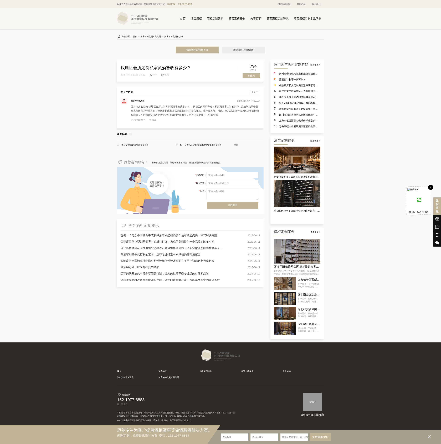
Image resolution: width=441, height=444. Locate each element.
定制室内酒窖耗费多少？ (137, 145)
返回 (236, 145)
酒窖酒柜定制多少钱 (173, 36)
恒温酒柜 (196, 18)
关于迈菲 (255, 18)
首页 (183, 18)
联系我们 (316, 4)
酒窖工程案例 (237, 18)
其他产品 (301, 4)
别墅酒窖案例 (284, 4)
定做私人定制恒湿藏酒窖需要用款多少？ (203, 145)
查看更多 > (315, 65)
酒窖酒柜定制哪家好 (244, 50)
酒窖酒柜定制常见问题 (307, 18)
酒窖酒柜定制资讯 (277, 18)
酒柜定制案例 (215, 18)
